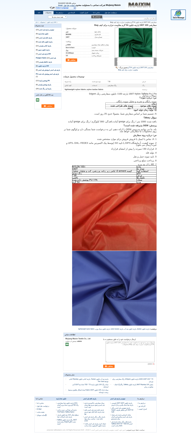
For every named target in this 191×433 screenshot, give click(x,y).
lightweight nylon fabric (86, 329)
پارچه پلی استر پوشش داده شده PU (47, 74)
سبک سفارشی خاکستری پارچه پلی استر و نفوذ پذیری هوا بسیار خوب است (94, 405)
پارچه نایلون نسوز (44, 50)
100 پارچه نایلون (51, 22)
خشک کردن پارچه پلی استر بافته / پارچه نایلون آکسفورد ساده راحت (95, 425)
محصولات (48, 13)
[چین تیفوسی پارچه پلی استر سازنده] (141, 5)
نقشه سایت (40, 412)
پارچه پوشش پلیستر (44, 85)
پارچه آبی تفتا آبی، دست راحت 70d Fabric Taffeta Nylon (67, 411)
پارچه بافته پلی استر (45, 38)
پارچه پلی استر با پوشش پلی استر (49, 70)
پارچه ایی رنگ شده (45, 89)
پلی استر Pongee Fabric (46, 58)
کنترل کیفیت (84, 13)
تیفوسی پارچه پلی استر (46, 30)
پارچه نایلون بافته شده (45, 42)
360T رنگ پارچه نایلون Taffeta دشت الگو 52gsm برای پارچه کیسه (67, 422)
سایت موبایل (41, 415)
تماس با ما (96, 13)
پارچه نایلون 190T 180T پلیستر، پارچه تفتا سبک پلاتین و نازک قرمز (122, 404)
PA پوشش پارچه (44, 81)
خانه (39, 13)
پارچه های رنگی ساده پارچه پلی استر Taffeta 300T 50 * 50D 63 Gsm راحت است (121, 424)
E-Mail (39, 409)
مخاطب (72, 60)
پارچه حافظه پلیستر (45, 62)
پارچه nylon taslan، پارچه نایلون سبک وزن (109, 329)
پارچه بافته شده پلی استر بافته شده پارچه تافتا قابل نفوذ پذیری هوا (94, 412)
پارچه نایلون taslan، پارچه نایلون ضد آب (136, 329)
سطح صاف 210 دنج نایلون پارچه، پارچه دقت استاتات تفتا (68, 416)
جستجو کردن (97, 17)
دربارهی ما (59, 13)
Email (60, 5)
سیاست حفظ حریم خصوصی (135, 430)
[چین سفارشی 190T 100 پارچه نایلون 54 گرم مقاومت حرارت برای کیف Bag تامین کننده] (135, 42)
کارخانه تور (71, 13)
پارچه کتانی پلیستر (45, 46)
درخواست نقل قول (70, 5)
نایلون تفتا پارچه (43, 34)
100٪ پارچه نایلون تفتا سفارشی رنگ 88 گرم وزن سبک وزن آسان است (68, 405)
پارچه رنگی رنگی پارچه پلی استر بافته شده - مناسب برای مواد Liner (94, 419)
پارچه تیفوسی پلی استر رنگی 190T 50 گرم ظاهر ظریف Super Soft (122, 410)
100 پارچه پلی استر (44, 54)
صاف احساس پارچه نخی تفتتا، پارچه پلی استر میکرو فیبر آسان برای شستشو (121, 417)
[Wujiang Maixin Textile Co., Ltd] (75, 8)
